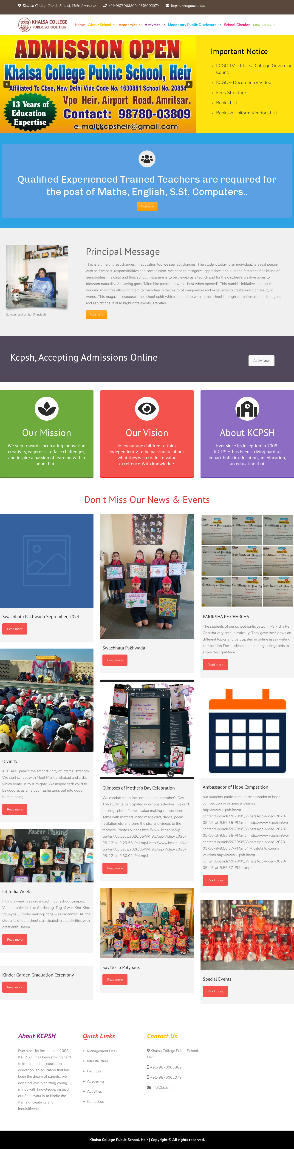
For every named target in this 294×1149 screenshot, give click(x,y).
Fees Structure (231, 92)
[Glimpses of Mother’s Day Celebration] (147, 729)
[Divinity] (46, 700)
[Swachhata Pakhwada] (147, 576)
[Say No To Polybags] (147, 923)
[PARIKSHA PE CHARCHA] (247, 561)
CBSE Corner (262, 25)
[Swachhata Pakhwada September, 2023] (46, 561)
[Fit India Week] (46, 855)
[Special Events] (247, 935)
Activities (153, 24)
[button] (6, 84)
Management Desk (102, 1051)
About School (99, 24)
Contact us (95, 1101)
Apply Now (261, 361)
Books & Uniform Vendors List (246, 113)
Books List (226, 103)
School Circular (237, 24)
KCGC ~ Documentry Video (243, 82)
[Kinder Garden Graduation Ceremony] (46, 962)
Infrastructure (97, 1061)
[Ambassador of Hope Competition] (247, 731)
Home (80, 24)
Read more (147, 206)
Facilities (94, 1071)
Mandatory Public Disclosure (192, 24)
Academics (128, 24)
